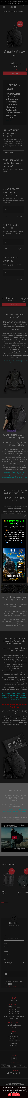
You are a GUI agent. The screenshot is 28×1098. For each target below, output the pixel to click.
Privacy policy (15, 1094)
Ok (9, 1094)
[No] (26, 1092)
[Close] (25, 515)
